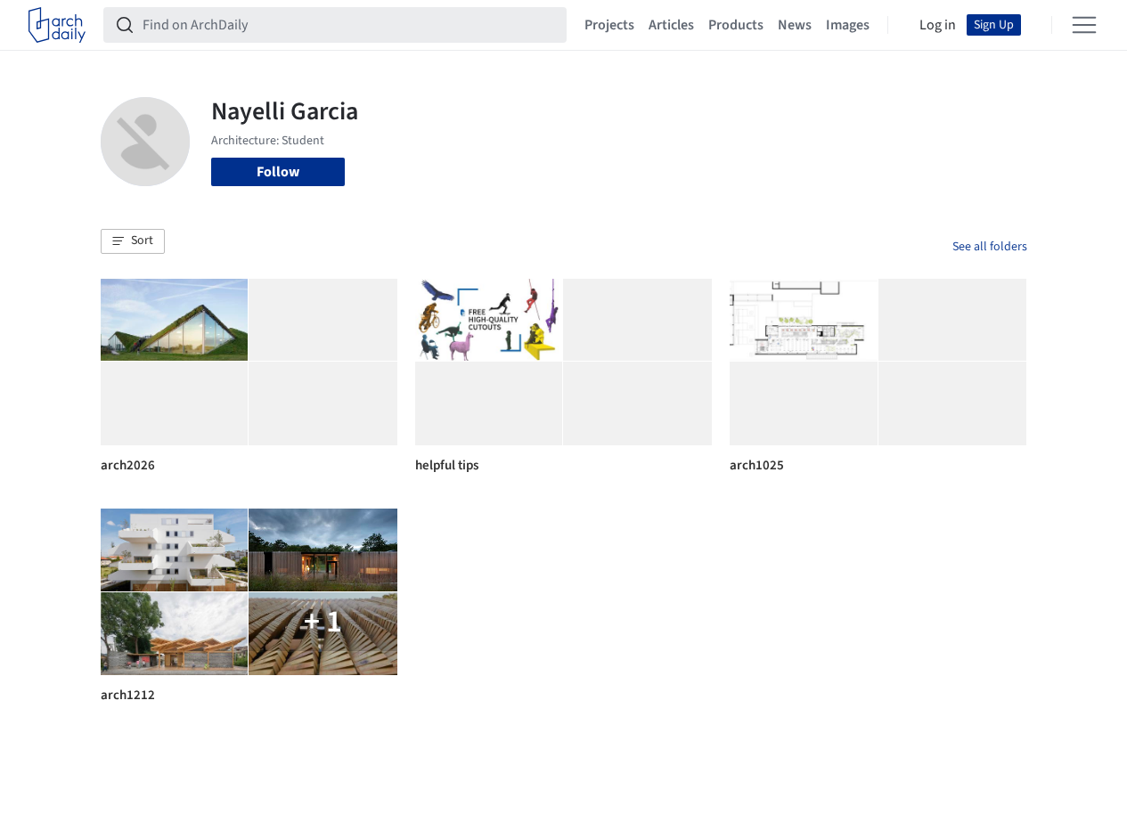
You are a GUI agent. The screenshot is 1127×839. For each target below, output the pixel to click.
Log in (937, 25)
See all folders (989, 246)
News (795, 25)
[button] (133, 241)
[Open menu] (1084, 25)
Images (848, 25)
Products (736, 25)
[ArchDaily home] (57, 25)
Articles (671, 25)
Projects (609, 25)
